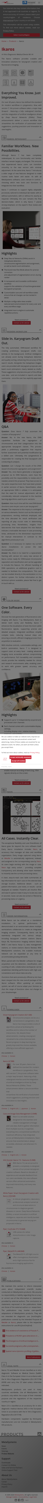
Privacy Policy (34, 753)
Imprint (9, 766)
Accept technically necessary (20, 757)
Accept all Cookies (18, 761)
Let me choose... (5, 759)
